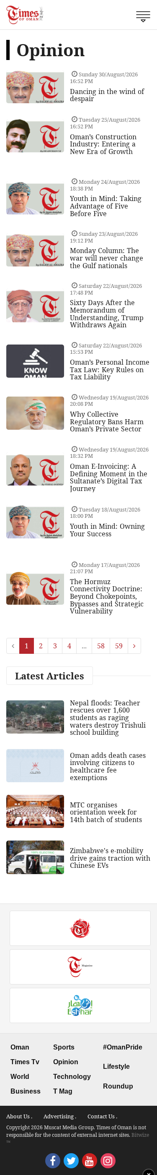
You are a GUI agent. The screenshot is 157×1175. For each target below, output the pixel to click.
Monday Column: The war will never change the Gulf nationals (106, 258)
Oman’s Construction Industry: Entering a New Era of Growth (103, 144)
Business (25, 1091)
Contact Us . (102, 1116)
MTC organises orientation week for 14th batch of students (106, 812)
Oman (19, 1047)
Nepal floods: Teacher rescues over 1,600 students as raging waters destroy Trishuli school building (108, 717)
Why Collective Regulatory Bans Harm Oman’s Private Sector (107, 421)
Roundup (118, 1086)
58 (101, 645)
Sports (64, 1047)
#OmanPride (122, 1047)
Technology (72, 1076)
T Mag (62, 1091)
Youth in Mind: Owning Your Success (107, 530)
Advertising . (60, 1116)
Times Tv (24, 1061)
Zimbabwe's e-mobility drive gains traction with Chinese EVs (110, 858)
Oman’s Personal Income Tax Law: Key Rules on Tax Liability (109, 369)
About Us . (19, 1116)
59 (119, 645)
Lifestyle (116, 1066)
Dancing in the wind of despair (107, 95)
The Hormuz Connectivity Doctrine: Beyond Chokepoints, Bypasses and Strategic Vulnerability (107, 596)
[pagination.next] (134, 646)
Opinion (65, 1061)
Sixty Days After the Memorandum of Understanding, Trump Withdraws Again (107, 313)
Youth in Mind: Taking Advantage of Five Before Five (106, 206)
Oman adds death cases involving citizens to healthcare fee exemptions (108, 766)
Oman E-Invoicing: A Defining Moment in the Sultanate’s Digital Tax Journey (108, 477)
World (19, 1076)
